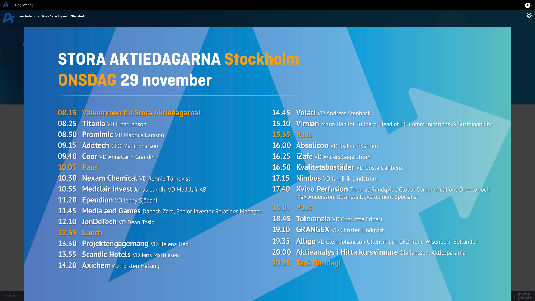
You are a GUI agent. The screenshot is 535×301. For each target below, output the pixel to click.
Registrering (24, 5)
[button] (528, 5)
